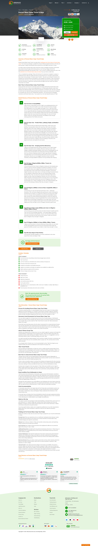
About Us (20, 500)
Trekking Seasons (53, 502)
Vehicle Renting (37, 515)
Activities (69, 2)
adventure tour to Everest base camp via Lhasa (30, 71)
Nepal (50, 2)
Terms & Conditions (22, 510)
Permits (51, 512)
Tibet (62, 2)
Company (76, 2)
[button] (41, 39)
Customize (74, 32)
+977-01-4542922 (72, 507)
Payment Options (21, 512)
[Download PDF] (72, 40)
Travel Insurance (53, 508)
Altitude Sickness (53, 504)
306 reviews (31, 14)
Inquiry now (38, 248)
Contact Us (84, 2)
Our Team (20, 502)
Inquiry (67, 32)
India (35, 506)
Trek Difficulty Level (53, 506)
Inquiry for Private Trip (32, 299)
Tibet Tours (31, 9)
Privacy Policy (21, 514)
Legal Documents (21, 506)
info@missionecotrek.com (73, 513)
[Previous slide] (23, 27)
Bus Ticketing (36, 511)
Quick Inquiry (52, 514)
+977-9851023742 (72, 510)
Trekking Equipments (54, 510)
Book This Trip (25, 248)
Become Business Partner (23, 518)
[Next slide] (57, 27)
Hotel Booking (36, 517)
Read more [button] (19, 480)
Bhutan (56, 2)
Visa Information (53, 500)
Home (19, 9)
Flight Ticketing (37, 513)
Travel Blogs (20, 504)
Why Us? (20, 508)
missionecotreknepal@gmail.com (75, 515)
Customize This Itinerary (32, 243)
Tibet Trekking (24, 9)
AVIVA (44, 531)
